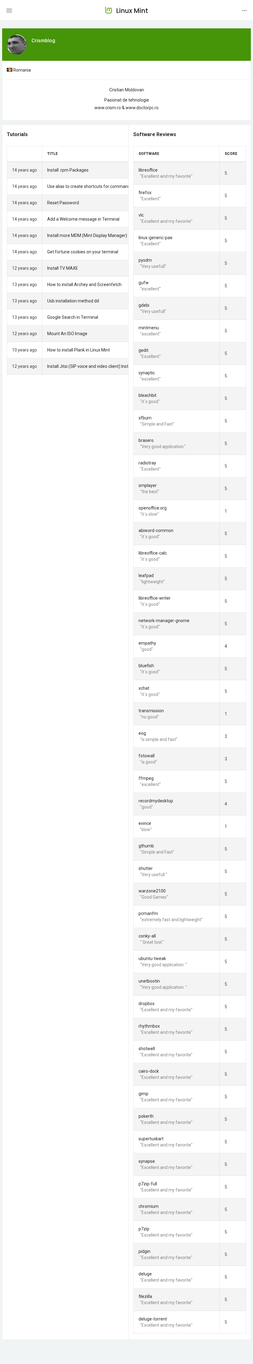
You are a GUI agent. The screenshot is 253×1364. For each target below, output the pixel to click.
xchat (144, 688)
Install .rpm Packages (68, 170)
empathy (147, 643)
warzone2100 (152, 890)
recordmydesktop (156, 800)
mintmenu (149, 327)
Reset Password (63, 202)
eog (142, 733)
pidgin (144, 1251)
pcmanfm (148, 913)
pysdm (145, 260)
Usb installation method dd (73, 300)
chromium (149, 1206)
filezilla (145, 1296)
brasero (146, 440)
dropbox (147, 1003)
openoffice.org (153, 507)
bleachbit (147, 395)
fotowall (147, 755)
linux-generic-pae (155, 237)
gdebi (144, 305)
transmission (151, 710)
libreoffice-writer (155, 598)
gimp (143, 1093)
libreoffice (148, 170)
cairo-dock (149, 1071)
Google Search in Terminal (72, 317)
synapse (147, 1161)
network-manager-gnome (164, 620)
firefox (145, 192)
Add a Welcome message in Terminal (83, 219)
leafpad (146, 575)
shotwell (147, 1048)
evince (145, 823)
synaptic (147, 372)
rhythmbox (149, 1026)
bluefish (146, 665)
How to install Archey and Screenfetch (84, 284)
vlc (141, 215)
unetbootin (149, 981)
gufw (144, 282)
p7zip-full (148, 1183)
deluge (145, 1273)
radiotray (147, 462)
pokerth (146, 1116)
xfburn (145, 417)
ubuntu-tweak (152, 958)
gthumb (146, 845)
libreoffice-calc (153, 553)
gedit (143, 350)
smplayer (148, 485)
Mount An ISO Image (67, 333)
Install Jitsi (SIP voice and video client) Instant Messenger (102, 366)
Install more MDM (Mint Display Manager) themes (95, 235)
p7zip (144, 1228)
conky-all (147, 936)
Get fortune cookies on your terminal (82, 251)
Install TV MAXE (62, 268)
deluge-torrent (153, 1318)
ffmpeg (146, 778)
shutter (146, 868)
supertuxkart (151, 1138)
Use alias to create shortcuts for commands (89, 186)
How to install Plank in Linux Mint (78, 349)
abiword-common (156, 530)
